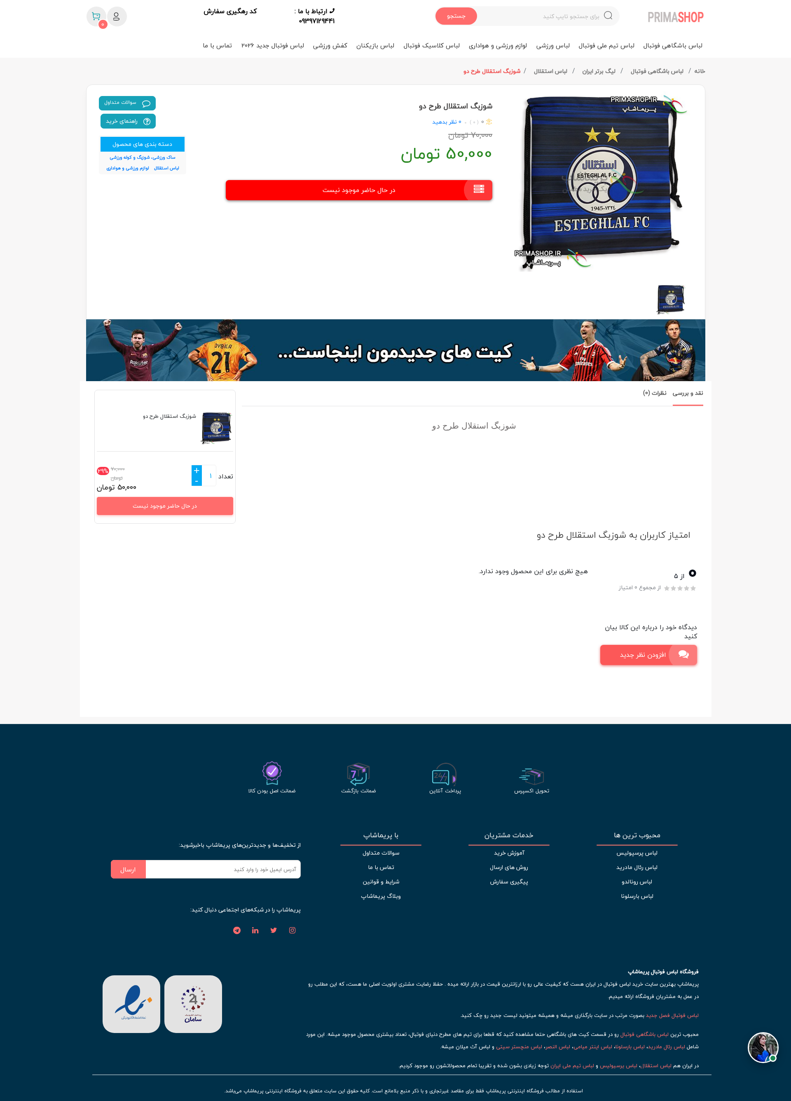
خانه (700, 71)
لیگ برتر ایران (600, 71)
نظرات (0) (655, 393)
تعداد (225, 476)
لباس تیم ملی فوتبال (606, 45)
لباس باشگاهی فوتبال (673, 45)
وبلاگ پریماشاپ (381, 896)
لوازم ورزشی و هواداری (498, 45)
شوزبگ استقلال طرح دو (491, 71)
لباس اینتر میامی (592, 1046)
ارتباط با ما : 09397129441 (315, 16)
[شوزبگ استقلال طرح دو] (602, 181)
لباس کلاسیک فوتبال (432, 45)
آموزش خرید (509, 853)
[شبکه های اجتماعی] (292, 931)
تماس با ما (217, 45)
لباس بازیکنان (375, 45)
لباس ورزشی (553, 45)
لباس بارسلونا (637, 896)
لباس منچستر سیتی (519, 1046)
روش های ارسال (509, 867)
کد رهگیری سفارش (230, 11)
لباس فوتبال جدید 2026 (272, 45)
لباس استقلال (551, 71)
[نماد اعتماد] (131, 1003)
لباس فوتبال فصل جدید (672, 1015)
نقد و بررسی (688, 393)
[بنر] (395, 350)
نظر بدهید (444, 121)
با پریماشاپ (380, 835)
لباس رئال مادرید (637, 867)
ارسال (128, 869)
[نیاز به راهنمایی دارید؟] (763, 1050)
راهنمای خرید (122, 121)
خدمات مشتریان (509, 835)
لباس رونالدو (637, 881)
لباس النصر (557, 1046)
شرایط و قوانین (381, 881)
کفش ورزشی (330, 45)
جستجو (456, 16)
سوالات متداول (121, 102)
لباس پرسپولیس (637, 853)
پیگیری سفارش (509, 881)
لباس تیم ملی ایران (572, 1065)
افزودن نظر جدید (643, 655)
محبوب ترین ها (637, 835)
